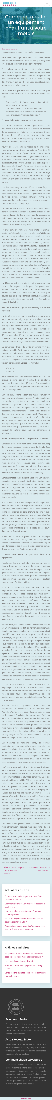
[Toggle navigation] (47, 4)
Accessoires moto (10, 49)
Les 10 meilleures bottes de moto (19, 961)
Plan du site (26, 1098)
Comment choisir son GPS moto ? (38, 869)
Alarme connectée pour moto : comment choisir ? (14, 870)
